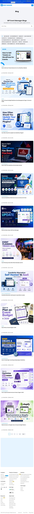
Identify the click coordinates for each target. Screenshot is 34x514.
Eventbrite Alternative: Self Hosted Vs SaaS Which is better (13, 295)
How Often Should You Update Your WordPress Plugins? (13, 132)
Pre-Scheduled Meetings (24, 477)
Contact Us (3, 478)
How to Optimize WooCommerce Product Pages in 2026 (13, 392)
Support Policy (11, 502)
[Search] (31, 26)
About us (2, 474)
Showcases (3, 503)
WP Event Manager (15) (20, 43)
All (2, 36)
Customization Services (24, 481)
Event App (11, 483)
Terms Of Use (25, 512)
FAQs (1, 499)
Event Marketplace (23, 478)
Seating (10, 481)
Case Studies (3, 505)
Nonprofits (22, 483)
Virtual (21, 487)
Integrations (11, 480)
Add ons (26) (6, 36)
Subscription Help (12, 503)
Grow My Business (5, 131)
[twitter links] (3, 487)
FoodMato (2, 484)
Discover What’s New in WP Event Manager (10, 230)
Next (23, 434)
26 (19, 434)
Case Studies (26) (27, 36)
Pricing (2, 502)
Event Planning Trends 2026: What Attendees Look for (12, 262)
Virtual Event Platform (13, 478)
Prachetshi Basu (5, 105)
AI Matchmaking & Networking (25, 474)
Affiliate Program (4, 477)
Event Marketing (23, 480)
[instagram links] (6, 487)
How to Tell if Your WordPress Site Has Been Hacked (12, 165)
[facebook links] (1, 487)
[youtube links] (1, 489)
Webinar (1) (4, 43)
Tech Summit (3, 483)
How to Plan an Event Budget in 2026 (9, 327)
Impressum (20, 512)
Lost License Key (12, 499)
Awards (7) (21, 36)
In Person (22, 490)
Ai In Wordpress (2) (14, 36)
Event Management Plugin (14, 474)
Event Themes (11, 484)
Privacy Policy (31, 512)
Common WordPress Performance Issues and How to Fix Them (14, 197)
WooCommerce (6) (11, 43)
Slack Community (12, 505)
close (33, 1)
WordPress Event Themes (13, 477)
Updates (3, 228)
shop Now (13, 2)
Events (3, 66)
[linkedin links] (4, 487)
